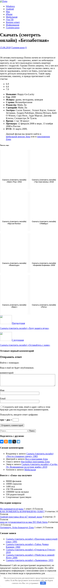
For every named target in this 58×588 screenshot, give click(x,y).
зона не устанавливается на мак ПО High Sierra (24, 522)
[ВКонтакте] (2, 441)
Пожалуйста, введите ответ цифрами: (19, 414)
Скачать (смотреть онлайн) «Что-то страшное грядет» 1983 (29, 455)
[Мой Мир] (10, 441)
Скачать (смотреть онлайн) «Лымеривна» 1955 (29, 560)
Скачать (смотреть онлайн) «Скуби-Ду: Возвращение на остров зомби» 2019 (32, 465)
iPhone (9, 14)
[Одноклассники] (6, 441)
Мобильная (11, 17)
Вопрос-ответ (13, 22)
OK (43, 583)
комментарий (6, 372)
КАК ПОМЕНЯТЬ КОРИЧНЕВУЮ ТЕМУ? (22, 511)
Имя (2, 390)
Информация (12, 25)
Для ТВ (9, 19)
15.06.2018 (5, 47)
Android (10, 9)
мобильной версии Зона (18, 136)
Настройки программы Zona (35, 461)
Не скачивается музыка (11, 509)
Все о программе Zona (36, 459)
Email (2, 398)
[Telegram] (18, 441)
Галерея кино (12, 27)
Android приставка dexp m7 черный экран (21, 517)
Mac (8, 11)
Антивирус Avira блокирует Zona (17, 527)
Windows (10, 6)
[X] (14, 441)
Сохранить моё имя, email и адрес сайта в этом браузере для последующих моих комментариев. (25, 408)
